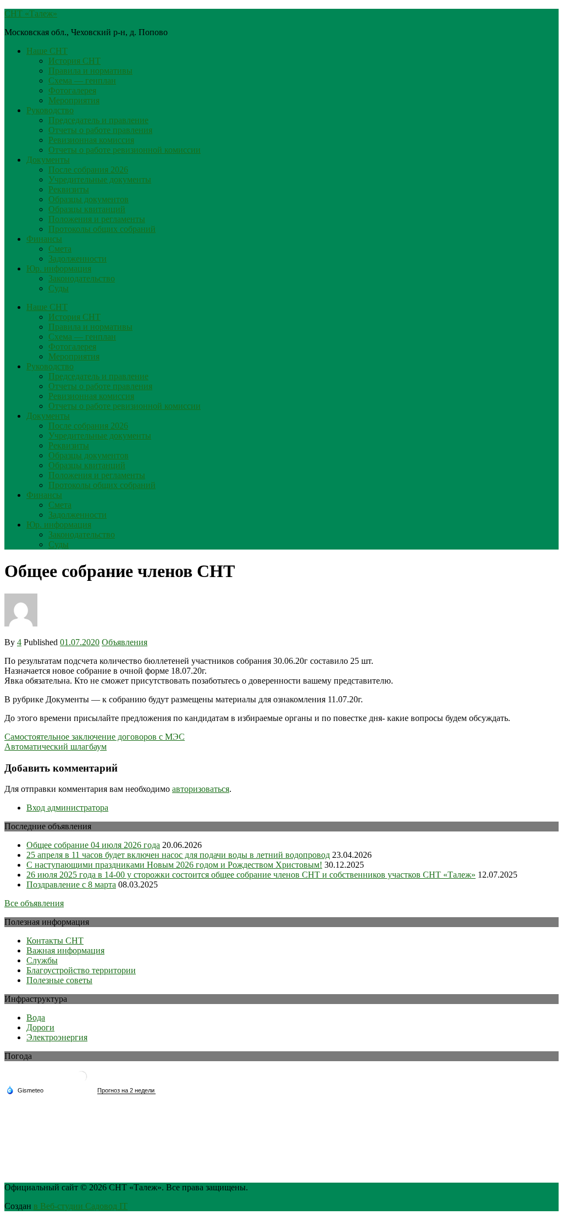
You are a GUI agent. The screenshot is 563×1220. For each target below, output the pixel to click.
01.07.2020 (80, 642)
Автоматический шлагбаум (55, 746)
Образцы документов (88, 199)
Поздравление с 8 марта (71, 884)
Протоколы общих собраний (102, 229)
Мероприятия (74, 100)
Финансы (44, 238)
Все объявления (34, 903)
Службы (42, 960)
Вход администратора (67, 807)
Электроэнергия (56, 1037)
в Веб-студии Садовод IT (81, 1206)
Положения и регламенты (96, 219)
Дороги (40, 1027)
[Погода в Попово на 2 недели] (126, 1090)
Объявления (124, 642)
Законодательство (81, 278)
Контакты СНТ (55, 940)
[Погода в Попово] (81, 1081)
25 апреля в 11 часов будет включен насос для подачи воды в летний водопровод (178, 854)
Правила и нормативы (90, 70)
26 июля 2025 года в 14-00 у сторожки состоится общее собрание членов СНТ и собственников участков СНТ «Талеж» (251, 874)
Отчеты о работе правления (100, 130)
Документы (48, 159)
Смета (59, 248)
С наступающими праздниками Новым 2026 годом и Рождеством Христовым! (174, 864)
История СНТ (74, 60)
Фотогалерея (72, 90)
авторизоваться (200, 789)
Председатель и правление (98, 120)
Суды (58, 288)
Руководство (50, 110)
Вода (35, 1017)
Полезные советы (59, 980)
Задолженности (77, 258)
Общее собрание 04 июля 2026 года (93, 845)
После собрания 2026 (88, 169)
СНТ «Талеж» (30, 13)
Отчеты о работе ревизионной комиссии (124, 149)
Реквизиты (68, 189)
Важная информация (65, 950)
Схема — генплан (82, 80)
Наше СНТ (47, 51)
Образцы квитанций (86, 209)
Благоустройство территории (81, 970)
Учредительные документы (99, 179)
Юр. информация (58, 268)
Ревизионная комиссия (91, 140)
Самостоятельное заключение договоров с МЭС (94, 736)
